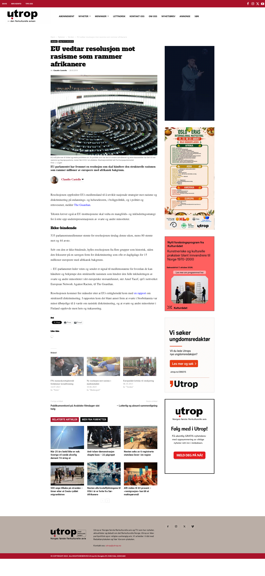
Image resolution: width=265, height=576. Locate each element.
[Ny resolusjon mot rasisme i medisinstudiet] (103, 366)
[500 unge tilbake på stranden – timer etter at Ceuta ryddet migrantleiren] (67, 473)
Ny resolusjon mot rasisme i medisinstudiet (99, 382)
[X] (184, 527)
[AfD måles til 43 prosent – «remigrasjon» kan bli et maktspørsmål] (140, 473)
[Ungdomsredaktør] (189, 391)
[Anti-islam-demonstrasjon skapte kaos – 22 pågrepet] (104, 437)
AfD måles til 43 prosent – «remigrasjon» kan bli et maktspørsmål (137, 491)
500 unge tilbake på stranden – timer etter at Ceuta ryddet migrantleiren (67, 491)
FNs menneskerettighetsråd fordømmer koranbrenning (62, 382)
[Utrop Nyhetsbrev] (189, 473)
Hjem (53, 37)
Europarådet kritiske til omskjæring (138, 380)
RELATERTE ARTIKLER (64, 419)
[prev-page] (103, 501)
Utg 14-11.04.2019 (66, 41)
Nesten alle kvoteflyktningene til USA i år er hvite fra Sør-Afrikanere (104, 491)
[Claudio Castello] (57, 180)
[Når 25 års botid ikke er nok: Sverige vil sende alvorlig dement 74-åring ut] (67, 437)
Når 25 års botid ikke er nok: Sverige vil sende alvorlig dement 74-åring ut (65, 454)
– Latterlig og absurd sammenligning (137, 405)
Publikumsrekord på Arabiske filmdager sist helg (75, 407)
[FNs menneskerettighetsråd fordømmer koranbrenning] (67, 366)
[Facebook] (168, 527)
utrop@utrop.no (113, 545)
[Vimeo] (193, 527)
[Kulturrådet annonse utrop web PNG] (189, 310)
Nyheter (61, 37)
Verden (71, 37)
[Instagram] (176, 526)
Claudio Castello (60, 70)
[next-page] (107, 501)
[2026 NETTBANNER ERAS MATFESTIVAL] (189, 228)
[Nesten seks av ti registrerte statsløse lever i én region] (140, 437)
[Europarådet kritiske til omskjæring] (139, 366)
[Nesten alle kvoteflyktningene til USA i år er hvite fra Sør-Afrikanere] (104, 473)
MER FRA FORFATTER (94, 419)
